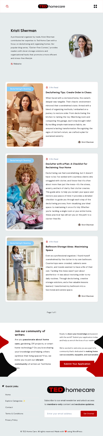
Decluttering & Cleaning (20, 89)
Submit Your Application (77, 363)
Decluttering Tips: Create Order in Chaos (68, 92)
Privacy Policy (11, 420)
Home (8, 394)
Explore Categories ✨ (15, 401)
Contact (9, 407)
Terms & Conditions (14, 413)
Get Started (89, 414)
